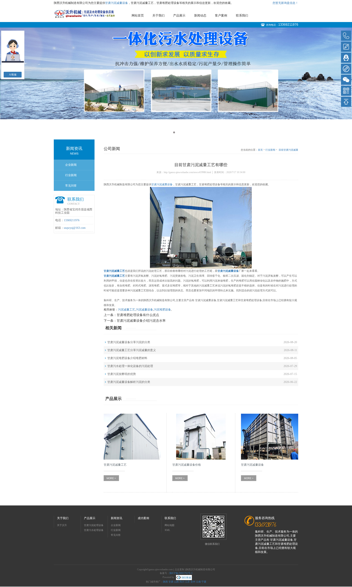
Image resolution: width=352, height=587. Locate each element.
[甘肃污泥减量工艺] (132, 436)
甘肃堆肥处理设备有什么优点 (138, 315)
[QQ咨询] (346, 58)
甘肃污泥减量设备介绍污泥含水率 (141, 320)
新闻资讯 (116, 518)
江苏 (187, 581)
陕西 (165, 581)
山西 (176, 581)
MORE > (111, 478)
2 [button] (178, 132)
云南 (198, 581)
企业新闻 (71, 164)
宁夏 (203, 581)
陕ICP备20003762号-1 (180, 573)
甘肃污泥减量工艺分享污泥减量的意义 (131, 350)
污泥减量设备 (144, 309)
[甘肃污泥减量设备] (269, 436)
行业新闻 (71, 175)
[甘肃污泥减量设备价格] (201, 436)
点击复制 (179, 569)
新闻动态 (200, 15)
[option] (176, 73)
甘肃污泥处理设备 (93, 525)
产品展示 (179, 15)
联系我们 (242, 15)
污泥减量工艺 (126, 309)
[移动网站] (346, 91)
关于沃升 (62, 525)
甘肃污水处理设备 (93, 530)
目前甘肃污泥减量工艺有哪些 (288, 150)
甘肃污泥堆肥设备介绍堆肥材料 (127, 358)
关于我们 (158, 15)
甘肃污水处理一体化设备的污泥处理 (130, 366)
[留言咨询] (346, 47)
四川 (181, 581)
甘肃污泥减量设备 (116, 2)
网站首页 (138, 15)
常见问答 (71, 185)
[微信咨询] (346, 80)
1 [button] (174, 132)
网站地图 (169, 525)
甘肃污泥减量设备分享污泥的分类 (128, 342)
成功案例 (143, 518)
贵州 (192, 581)
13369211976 (288, 24)
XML (167, 530)
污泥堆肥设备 (162, 309)
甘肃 (170, 581)
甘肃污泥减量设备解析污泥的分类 (128, 382)
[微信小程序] (346, 69)
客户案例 (221, 15)
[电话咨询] (346, 36)
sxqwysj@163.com (75, 227)
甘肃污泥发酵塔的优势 (121, 374)
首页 (260, 149)
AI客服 (12, 74)
